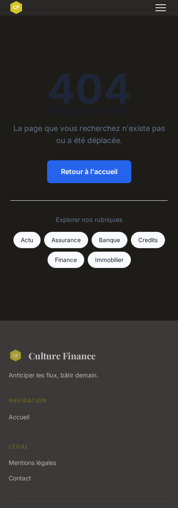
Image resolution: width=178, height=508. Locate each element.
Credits (148, 240)
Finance (66, 259)
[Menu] (160, 8)
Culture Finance (62, 355)
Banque (109, 240)
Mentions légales (32, 462)
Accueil (19, 417)
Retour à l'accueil (89, 171)
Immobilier (109, 259)
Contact (20, 478)
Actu (27, 240)
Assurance (66, 240)
